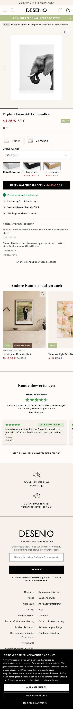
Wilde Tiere (20, 24)
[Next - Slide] (69, 67)
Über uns (29, 592)
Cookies (43, 615)
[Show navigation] (5, 10)
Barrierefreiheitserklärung (19, 621)
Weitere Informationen (46, 680)
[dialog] (36, 679)
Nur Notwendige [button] (36, 695)
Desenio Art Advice (49, 592)
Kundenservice (47, 597)
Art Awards (28, 642)
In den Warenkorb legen (36, 185)
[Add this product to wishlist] (66, 32)
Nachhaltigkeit (26, 615)
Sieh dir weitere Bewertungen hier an (36, 452)
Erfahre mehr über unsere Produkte (36, 261)
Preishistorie (10, 254)
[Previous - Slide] (4, 67)
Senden (36, 569)
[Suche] (12, 10)
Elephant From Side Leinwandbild (49, 24)
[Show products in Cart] (68, 10)
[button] (37, 703)
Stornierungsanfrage (50, 627)
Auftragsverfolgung (50, 603)
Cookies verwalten (49, 633)
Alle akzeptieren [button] (36, 687)
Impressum (28, 603)
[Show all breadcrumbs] (6, 24)
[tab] (9, 107)
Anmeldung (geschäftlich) (19, 648)
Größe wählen (11, 148)
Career (30, 609)
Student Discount (24, 627)
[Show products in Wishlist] (60, 10)
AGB (41, 609)
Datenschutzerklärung (32, 577)
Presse (30, 597)
